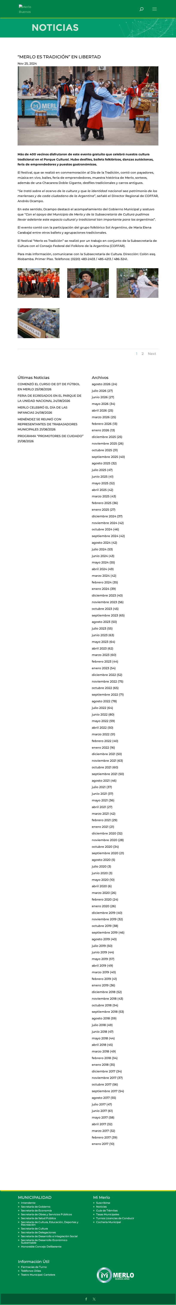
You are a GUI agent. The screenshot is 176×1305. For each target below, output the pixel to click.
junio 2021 (99, 794)
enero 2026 (100, 430)
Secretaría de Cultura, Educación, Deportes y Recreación (49, 1223)
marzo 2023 (100, 655)
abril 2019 (99, 965)
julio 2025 (99, 470)
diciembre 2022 (104, 675)
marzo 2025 (100, 496)
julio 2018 (99, 1025)
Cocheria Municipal (108, 1222)
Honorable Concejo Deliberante (41, 1246)
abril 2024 (99, 569)
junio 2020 (100, 873)
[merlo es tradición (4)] (137, 298)
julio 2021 (99, 787)
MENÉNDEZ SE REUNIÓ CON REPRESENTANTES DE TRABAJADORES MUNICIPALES (47, 424)
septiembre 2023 (105, 615)
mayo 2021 (100, 800)
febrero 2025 (101, 503)
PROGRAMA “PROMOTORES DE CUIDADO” (50, 436)
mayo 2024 (100, 562)
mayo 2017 (100, 1117)
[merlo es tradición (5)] (38, 338)
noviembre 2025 (104, 443)
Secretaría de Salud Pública (38, 1218)
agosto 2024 (101, 543)
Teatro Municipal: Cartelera (38, 1274)
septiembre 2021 (104, 774)
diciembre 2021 (103, 754)
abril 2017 (99, 1124)
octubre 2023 (102, 609)
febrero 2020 (102, 899)
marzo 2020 (101, 893)
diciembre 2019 (103, 913)
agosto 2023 (101, 622)
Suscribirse (103, 1202)
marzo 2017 (100, 1131)
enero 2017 (100, 1144)
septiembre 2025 (105, 457)
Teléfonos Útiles (31, 1270)
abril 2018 (99, 1045)
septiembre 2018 (105, 1012)
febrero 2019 (101, 979)
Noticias (101, 1206)
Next (152, 354)
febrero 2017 (101, 1137)
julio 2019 (99, 946)
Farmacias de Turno (34, 1267)
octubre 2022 (102, 688)
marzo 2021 (100, 814)
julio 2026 (99, 391)
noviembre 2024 (104, 523)
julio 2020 (99, 866)
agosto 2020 (101, 860)
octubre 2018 (102, 1005)
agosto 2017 (101, 1098)
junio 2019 (99, 952)
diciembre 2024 (104, 516)
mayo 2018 (100, 1038)
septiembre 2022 (105, 694)
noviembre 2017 (104, 1078)
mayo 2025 (100, 483)
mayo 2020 (100, 880)
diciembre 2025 (104, 437)
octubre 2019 (102, 926)
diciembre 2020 (104, 833)
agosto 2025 (101, 463)
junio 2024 (100, 556)
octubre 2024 (102, 529)
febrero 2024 (102, 582)
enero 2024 (100, 589)
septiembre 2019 (105, 932)
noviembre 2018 (104, 999)
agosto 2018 (101, 1018)
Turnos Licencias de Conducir (115, 1218)
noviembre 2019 (104, 919)
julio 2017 (99, 1104)
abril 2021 (99, 807)
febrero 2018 (101, 1058)
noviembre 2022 (104, 681)
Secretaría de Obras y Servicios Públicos (46, 1214)
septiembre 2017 (104, 1091)
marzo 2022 (100, 734)
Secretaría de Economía (36, 1210)
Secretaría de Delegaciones (38, 1232)
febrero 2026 (102, 424)
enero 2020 (100, 906)
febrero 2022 (101, 741)
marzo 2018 (100, 1051)
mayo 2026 (100, 404)
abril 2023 (99, 648)
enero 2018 (100, 1065)
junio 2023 (100, 635)
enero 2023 (100, 668)
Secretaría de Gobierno (35, 1206)
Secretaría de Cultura (34, 1228)
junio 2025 (100, 476)
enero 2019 (100, 985)
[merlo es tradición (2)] (38, 298)
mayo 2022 (100, 721)
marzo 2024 (101, 576)
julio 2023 (99, 628)
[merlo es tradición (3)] (88, 298)
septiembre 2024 (105, 536)
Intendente (28, 1202)
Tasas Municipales (107, 1214)
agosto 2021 (101, 781)
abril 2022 (99, 728)
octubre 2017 (101, 1084)
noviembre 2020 (104, 840)
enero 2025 (100, 510)
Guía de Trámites (107, 1210)
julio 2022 (99, 708)
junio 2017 (99, 1111)
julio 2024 (99, 549)
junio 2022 (100, 714)
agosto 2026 (101, 384)
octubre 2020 (102, 847)
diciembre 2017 (103, 1071)
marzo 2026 (101, 417)
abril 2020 (99, 886)
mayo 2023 (100, 642)
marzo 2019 (100, 972)
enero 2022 (100, 747)
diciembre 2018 (103, 992)
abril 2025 (99, 490)
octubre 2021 (101, 767)
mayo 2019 (100, 959)
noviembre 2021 (104, 761)
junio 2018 (99, 1032)
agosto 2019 (101, 939)
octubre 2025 (102, 450)
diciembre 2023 (104, 595)
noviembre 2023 (104, 602)
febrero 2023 (101, 661)
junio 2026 (100, 397)
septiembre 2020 (105, 853)
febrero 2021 (101, 820)
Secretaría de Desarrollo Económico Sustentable (44, 1241)
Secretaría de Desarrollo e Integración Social (49, 1236)
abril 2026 (99, 410)
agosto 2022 (101, 701)
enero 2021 (100, 827)
